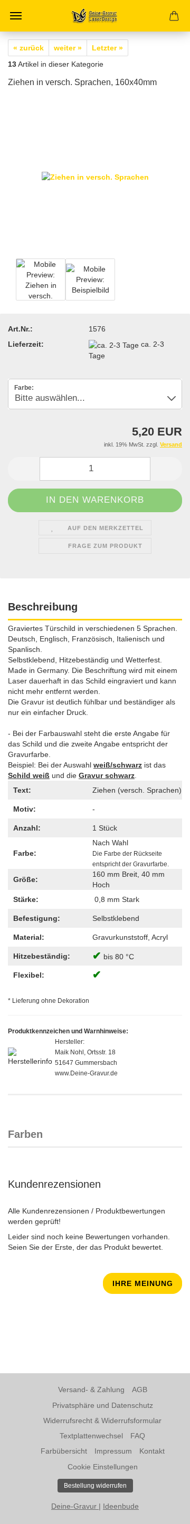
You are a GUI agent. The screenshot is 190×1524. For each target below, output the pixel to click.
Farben (25, 1134)
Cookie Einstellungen (103, 1467)
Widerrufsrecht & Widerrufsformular (102, 1420)
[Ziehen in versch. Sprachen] (95, 176)
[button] (24, 469)
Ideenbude (121, 1506)
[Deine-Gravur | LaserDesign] (95, 16)
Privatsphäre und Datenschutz (102, 1405)
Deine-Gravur (75, 1506)
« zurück (28, 48)
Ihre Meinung (142, 1283)
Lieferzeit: (26, 344)
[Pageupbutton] (161, 1508)
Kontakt (152, 1451)
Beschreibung (43, 607)
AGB (139, 1389)
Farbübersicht (64, 1451)
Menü (16, 16)
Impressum (113, 1451)
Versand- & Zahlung (91, 1389)
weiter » (68, 48)
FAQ (137, 1436)
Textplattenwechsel (91, 1436)
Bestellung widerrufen (95, 1485)
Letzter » (107, 48)
